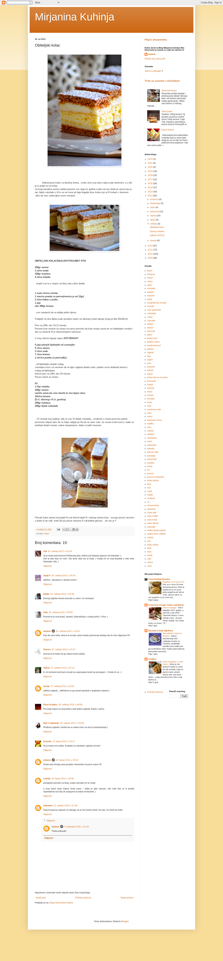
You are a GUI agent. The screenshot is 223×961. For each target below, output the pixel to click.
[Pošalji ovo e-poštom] (64, 529)
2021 (150, 163)
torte (149, 548)
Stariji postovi (127, 897)
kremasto (151, 381)
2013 (150, 195)
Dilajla (46, 594)
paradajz (151, 456)
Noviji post (41, 897)
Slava (150, 278)
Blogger (125, 921)
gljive (149, 334)
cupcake (151, 320)
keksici (150, 370)
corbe (150, 317)
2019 (150, 171)
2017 (150, 179)
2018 (150, 175)
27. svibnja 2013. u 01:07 (64, 649)
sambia (47, 778)
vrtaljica (152, 659)
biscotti (150, 306)
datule (150, 324)
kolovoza (154, 211)
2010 (150, 254)
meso (149, 416)
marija (46, 686)
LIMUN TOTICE (157, 235)
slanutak (151, 527)
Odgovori (47, 566)
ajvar (149, 285)
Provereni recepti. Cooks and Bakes (166, 605)
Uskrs (150, 281)
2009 (150, 258)
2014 (150, 191)
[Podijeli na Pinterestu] (77, 529)
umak (149, 555)
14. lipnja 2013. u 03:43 (67, 760)
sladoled (151, 509)
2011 (150, 250)
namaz (150, 431)
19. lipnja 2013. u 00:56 (63, 778)
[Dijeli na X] (70, 529)
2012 (150, 246)
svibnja (153, 224)
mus (149, 427)
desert (150, 327)
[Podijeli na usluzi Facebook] (74, 529)
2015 (150, 187)
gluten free (152, 338)
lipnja (153, 220)
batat (149, 299)
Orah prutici (167, 111)
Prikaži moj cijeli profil (155, 59)
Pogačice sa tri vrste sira (173, 582)
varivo (150, 562)
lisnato (150, 395)
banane (151, 295)
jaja (149, 356)
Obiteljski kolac (157, 227)
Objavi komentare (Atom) (61, 903)
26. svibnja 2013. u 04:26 (60, 551)
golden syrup (153, 342)
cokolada (151, 313)
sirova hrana (153, 505)
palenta (150, 448)
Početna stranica (83, 897)
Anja (45, 612)
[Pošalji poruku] (58, 529)
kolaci (46, 533)
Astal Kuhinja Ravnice (159, 579)
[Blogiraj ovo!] (67, 529)
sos (149, 541)
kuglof (150, 384)
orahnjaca (152, 438)
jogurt (150, 359)
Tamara (47, 649)
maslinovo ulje (154, 409)
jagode (150, 352)
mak (149, 406)
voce (149, 566)
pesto (149, 466)
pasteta (150, 463)
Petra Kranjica (50, 704)
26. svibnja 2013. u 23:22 (68, 631)
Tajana (46, 668)
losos (149, 402)
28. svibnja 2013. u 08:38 (70, 704)
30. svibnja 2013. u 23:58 (72, 723)
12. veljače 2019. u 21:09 (65, 805)
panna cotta (152, 452)
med (149, 413)
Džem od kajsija (170, 608)
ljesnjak (151, 398)
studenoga (155, 203)
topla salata (152, 544)
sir (148, 502)
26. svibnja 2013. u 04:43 (63, 575)
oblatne (150, 434)
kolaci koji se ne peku (157, 377)
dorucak (151, 331)
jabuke (150, 349)
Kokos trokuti (168, 130)
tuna (149, 551)
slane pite (151, 512)
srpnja (153, 215)
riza (149, 487)
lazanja (150, 388)
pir (148, 470)
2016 (150, 183)
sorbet (150, 537)
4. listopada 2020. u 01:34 (76, 826)
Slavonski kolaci (169, 90)
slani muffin (152, 516)
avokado (151, 288)
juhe (149, 363)
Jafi (45, 551)
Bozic (149, 270)
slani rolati (152, 520)
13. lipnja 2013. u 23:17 (64, 741)
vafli (149, 559)
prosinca (154, 199)
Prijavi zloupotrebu (156, 39)
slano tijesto (153, 523)
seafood (151, 498)
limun (149, 392)
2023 (150, 159)
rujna (153, 207)
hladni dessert (154, 345)
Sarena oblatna (157, 231)
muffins (150, 423)
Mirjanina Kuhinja (74, 17)
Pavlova (151, 274)
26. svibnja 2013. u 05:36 (62, 594)
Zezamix (47, 741)
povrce (150, 473)
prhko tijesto (153, 480)
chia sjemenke (154, 310)
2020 (150, 167)
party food (152, 459)
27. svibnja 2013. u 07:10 (63, 668)
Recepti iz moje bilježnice (160, 630)
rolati (149, 491)
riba (149, 484)
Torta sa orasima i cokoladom (162, 80)
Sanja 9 (47, 575)
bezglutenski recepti (156, 303)
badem (150, 292)
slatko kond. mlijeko (156, 534)
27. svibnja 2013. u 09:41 (62, 686)
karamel (151, 367)
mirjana (47, 631)
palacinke (151, 445)
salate (150, 495)
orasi (149, 441)
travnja (153, 240)
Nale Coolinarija (51, 723)
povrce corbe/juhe (155, 477)
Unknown (47, 805)
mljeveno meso (154, 420)
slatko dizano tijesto (156, 530)
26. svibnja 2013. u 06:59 (61, 612)
